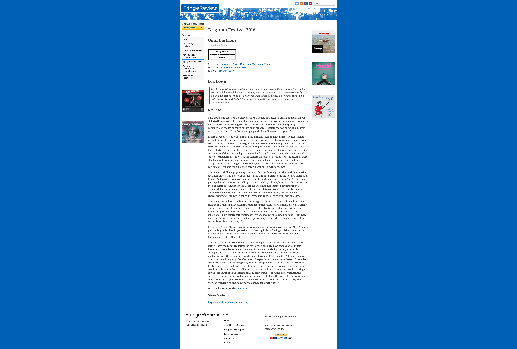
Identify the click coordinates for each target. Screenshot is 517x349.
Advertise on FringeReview (189, 56)
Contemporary (223, 64)
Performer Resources (188, 76)
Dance (235, 64)
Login (227, 343)
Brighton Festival (227, 71)
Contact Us (229, 338)
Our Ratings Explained (188, 44)
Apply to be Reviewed (192, 61)
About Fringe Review (192, 50)
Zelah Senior (243, 288)
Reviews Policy (231, 334)
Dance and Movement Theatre (256, 64)
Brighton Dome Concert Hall (231, 67)
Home (185, 39)
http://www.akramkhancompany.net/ (228, 302)
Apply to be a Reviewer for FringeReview (189, 68)
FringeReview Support (234, 329)
